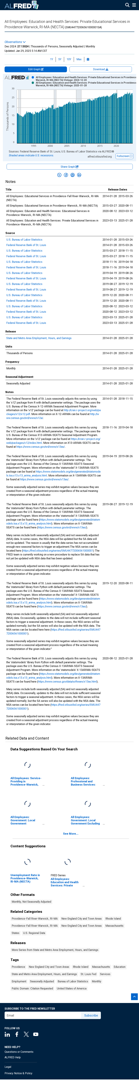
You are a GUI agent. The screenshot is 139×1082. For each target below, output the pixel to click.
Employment (19, 981)
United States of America (71, 988)
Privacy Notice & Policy (18, 1073)
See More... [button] (70, 833)
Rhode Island (113, 918)
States (15, 933)
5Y (59, 59)
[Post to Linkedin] (79, 175)
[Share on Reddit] (73, 175)
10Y (69, 59)
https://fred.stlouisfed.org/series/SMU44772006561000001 (58, 550)
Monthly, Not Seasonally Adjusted (31, 901)
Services (105, 974)
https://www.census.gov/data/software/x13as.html (67, 681)
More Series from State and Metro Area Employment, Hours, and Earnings (55, 950)
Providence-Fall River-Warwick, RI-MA (35, 918)
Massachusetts (114, 925)
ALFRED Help (13, 1057)
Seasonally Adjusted (42, 981)
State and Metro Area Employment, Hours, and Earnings (39, 338)
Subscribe (91, 1015)
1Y (51, 59)
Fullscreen (123, 156)
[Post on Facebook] (66, 175)
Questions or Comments (19, 1051)
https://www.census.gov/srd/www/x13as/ (40, 446)
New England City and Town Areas (81, 918)
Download (99, 69)
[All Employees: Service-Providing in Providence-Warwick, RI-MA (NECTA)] (27, 765)
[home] (22, 5)
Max (79, 59)
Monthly (96, 981)
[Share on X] (59, 175)
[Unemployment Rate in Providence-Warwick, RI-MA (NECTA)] (27, 862)
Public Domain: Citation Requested (32, 988)
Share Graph (68, 166)
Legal (8, 1066)
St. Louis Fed (88, 974)
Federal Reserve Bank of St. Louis (26, 245)
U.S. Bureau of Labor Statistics (24, 239)
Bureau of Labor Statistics (73, 981)
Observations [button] (14, 41)
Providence (18, 966)
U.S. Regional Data (34, 933)
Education (119, 966)
